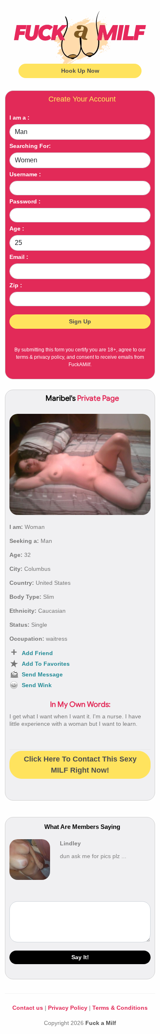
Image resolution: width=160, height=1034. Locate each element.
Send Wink (37, 685)
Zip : (15, 285)
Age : (16, 228)
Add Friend (37, 653)
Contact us (27, 1007)
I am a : (19, 117)
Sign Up (80, 321)
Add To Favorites (46, 663)
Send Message (42, 674)
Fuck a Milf (100, 1023)
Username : (25, 174)
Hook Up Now (80, 70)
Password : (25, 201)
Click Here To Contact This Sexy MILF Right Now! (80, 764)
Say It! (80, 957)
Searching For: (30, 146)
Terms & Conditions (120, 1007)
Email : (18, 257)
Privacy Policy (67, 1007)
